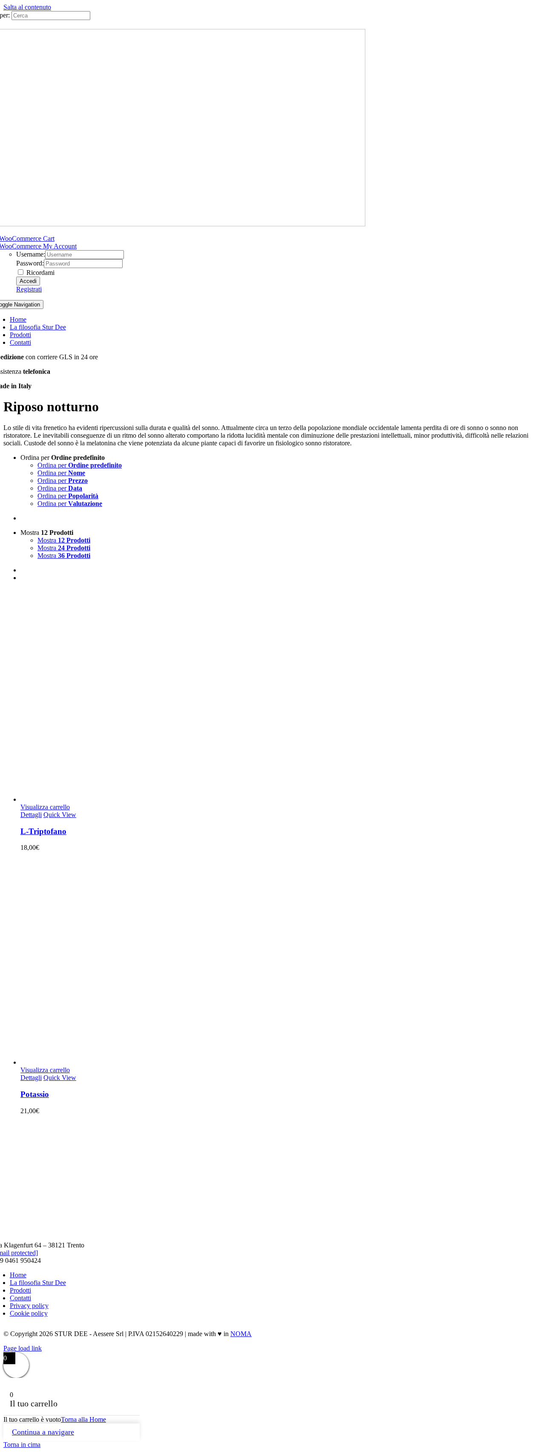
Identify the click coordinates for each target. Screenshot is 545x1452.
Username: (30, 254)
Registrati (29, 289)
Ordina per (79, 465)
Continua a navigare (43, 1432)
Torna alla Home (83, 1419)
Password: (30, 263)
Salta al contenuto (27, 7)
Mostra (63, 540)
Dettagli (31, 814)
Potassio (34, 1094)
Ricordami (39, 272)
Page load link (22, 1348)
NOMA (241, 1333)
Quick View (59, 814)
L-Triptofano (43, 831)
